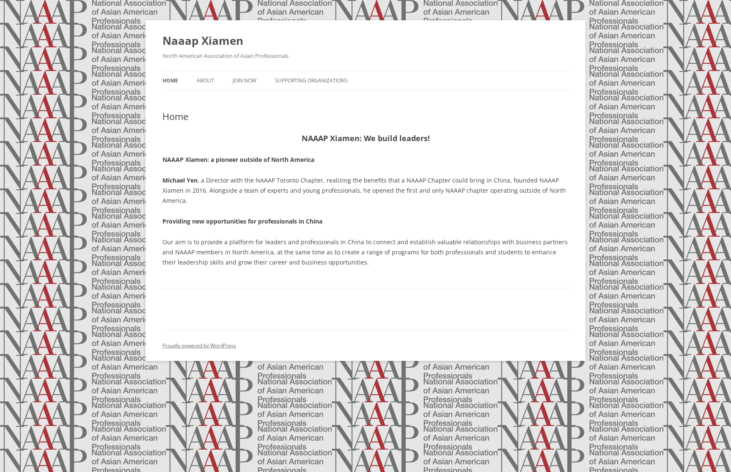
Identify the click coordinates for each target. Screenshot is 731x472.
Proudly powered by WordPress (199, 345)
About (205, 80)
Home (170, 80)
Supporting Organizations (311, 80)
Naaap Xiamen (202, 40)
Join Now (244, 80)
